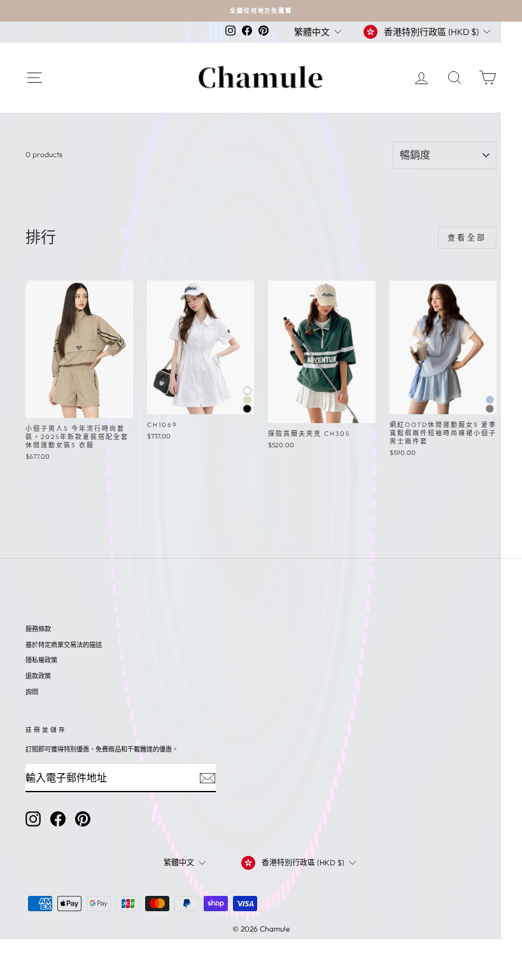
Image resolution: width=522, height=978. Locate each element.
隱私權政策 (41, 660)
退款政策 (38, 676)
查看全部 (467, 237)
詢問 (31, 692)
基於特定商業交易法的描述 (63, 645)
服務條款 (38, 629)
